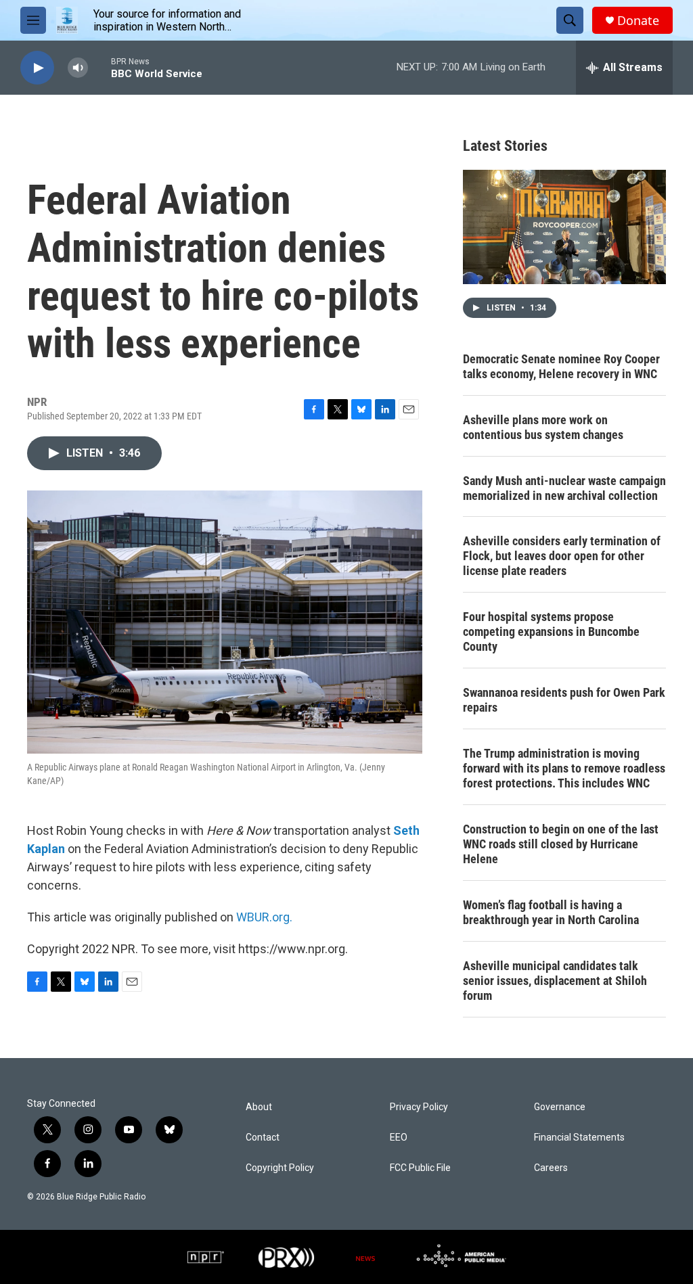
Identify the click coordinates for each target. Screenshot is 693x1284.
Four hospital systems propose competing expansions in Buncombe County (551, 632)
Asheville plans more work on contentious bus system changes (543, 427)
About (259, 1107)
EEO (398, 1137)
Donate (638, 21)
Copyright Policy (280, 1168)
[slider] (99, 67)
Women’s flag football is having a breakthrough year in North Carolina (551, 912)
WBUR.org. (264, 917)
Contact (263, 1137)
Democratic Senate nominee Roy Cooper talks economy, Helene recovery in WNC (561, 366)
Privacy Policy (419, 1107)
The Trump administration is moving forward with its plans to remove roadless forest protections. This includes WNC (564, 768)
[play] (37, 68)
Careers (551, 1168)
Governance (559, 1107)
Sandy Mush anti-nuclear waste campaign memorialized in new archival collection (564, 488)
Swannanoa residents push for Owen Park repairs (564, 699)
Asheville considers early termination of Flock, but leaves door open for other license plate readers (562, 556)
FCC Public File (420, 1168)
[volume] (77, 68)
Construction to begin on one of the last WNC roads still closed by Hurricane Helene (560, 844)
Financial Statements (579, 1137)
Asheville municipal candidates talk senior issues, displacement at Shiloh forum (555, 981)
